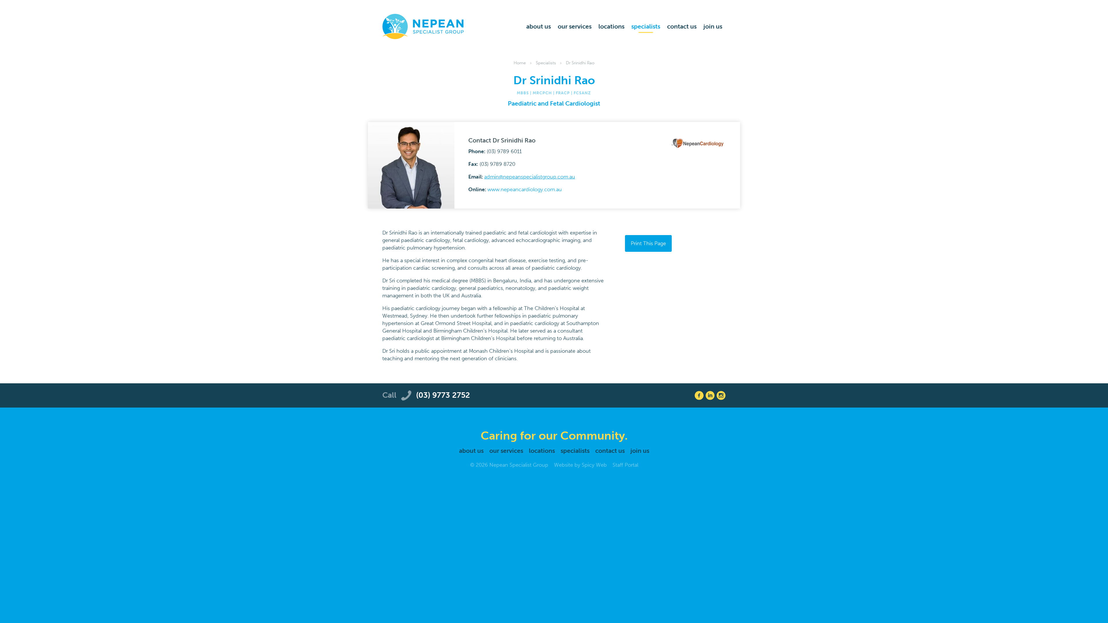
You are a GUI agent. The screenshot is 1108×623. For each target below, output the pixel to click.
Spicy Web (594, 465)
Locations (611, 26)
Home (520, 62)
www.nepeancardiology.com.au (524, 189)
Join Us (712, 26)
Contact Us (682, 26)
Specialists (645, 26)
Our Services (575, 26)
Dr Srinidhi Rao (580, 62)
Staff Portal (625, 465)
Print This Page (648, 243)
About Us (538, 26)
